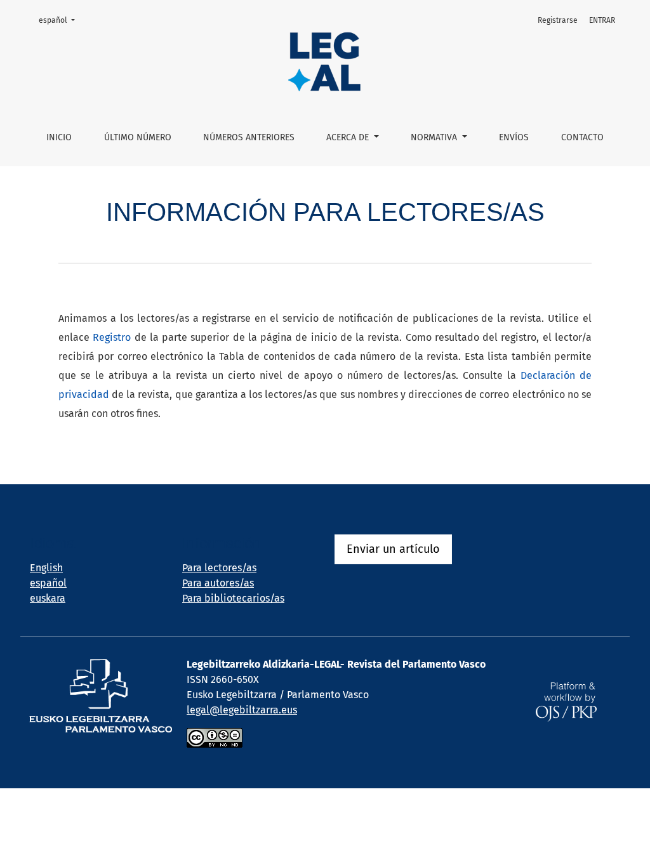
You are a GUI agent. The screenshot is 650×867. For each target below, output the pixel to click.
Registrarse (558, 20)
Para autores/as (218, 583)
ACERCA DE (348, 137)
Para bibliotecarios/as (233, 598)
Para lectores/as (219, 568)
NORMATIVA (435, 137)
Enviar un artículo (393, 549)
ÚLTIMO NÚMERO (137, 137)
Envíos (514, 137)
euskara (47, 598)
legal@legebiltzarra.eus (242, 710)
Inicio (59, 137)
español (60, 20)
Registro (112, 337)
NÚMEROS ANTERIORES (249, 137)
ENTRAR (602, 20)
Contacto (582, 137)
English (46, 568)
